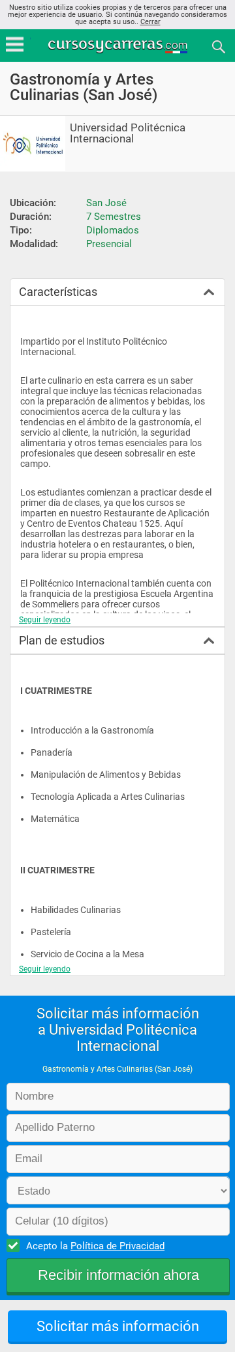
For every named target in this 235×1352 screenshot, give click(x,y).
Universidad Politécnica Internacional (127, 133)
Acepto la (95, 1246)
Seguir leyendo (44, 619)
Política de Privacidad (117, 1246)
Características (58, 291)
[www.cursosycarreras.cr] (118, 45)
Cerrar (150, 22)
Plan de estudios (61, 640)
